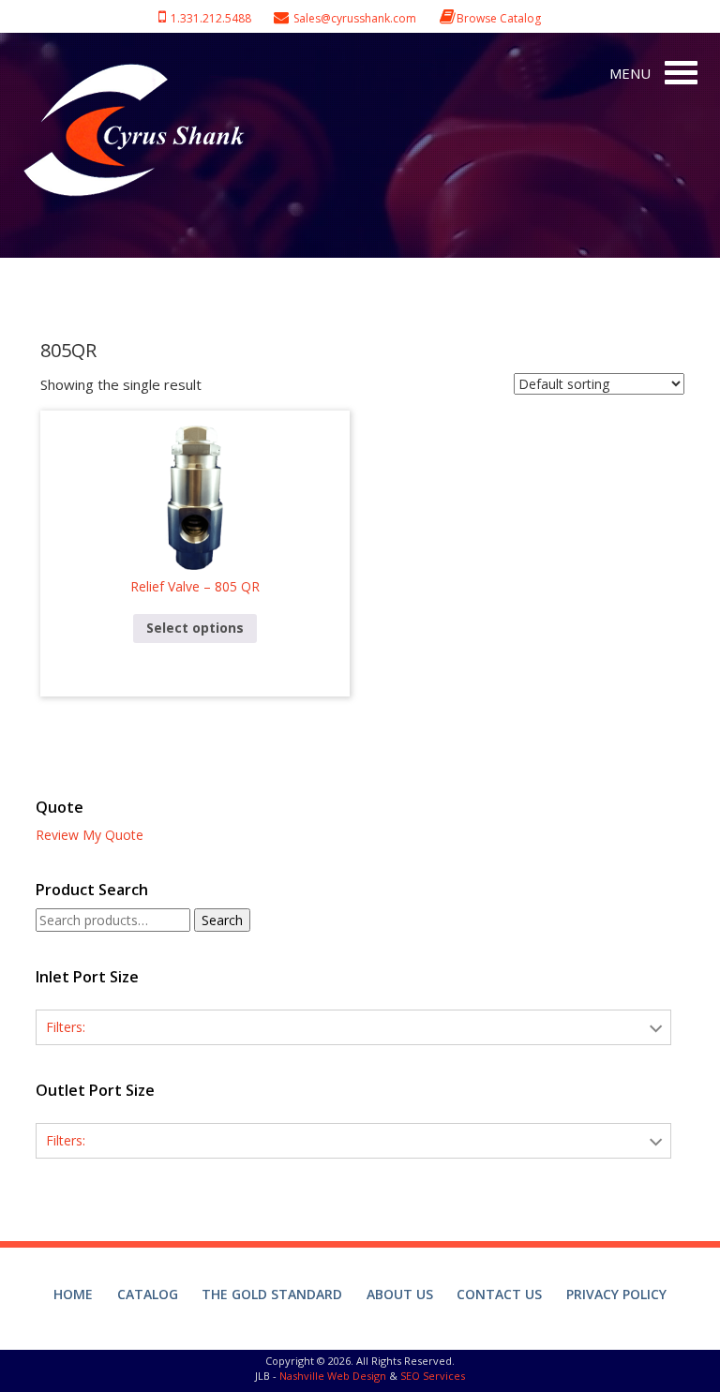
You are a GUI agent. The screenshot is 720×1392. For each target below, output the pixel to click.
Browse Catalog (499, 18)
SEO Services (432, 1376)
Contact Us (499, 1294)
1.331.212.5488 (209, 18)
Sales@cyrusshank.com (354, 18)
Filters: (65, 1027)
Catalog (147, 1294)
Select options (195, 627)
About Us (400, 1294)
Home (73, 1294)
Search (222, 920)
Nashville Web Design (332, 1376)
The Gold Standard (272, 1294)
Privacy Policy (616, 1294)
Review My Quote (89, 835)
